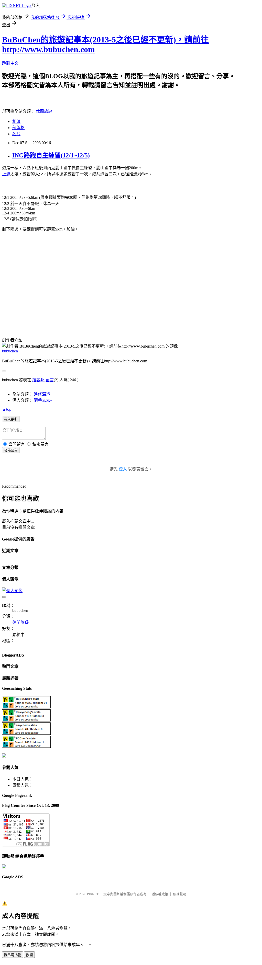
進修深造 (42, 394)
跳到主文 (10, 63)
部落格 (18, 127)
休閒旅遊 (44, 111)
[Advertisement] (45, 285)
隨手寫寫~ (43, 400)
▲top (6, 409)
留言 (50, 380)
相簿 (16, 121)
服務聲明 (179, 894)
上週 (6, 174)
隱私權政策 (159, 894)
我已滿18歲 (12, 955)
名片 (16, 134)
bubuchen (10, 351)
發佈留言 (10, 450)
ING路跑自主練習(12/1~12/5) (51, 155)
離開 (29, 955)
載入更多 (10, 419)
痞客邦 (38, 380)
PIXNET (93, 894)
